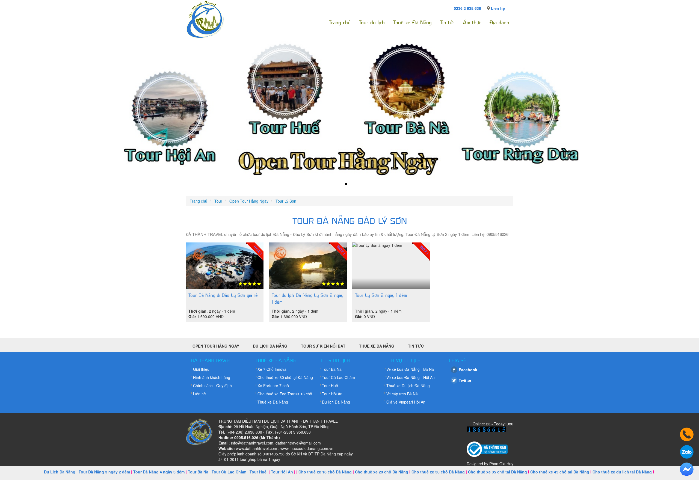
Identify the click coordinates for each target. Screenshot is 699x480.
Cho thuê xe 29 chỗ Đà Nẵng (381, 472)
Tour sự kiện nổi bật (323, 346)
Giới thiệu (201, 369)
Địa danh (499, 22)
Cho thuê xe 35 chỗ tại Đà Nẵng (497, 472)
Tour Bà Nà (332, 369)
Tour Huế (330, 385)
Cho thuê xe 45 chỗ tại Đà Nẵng (559, 472)
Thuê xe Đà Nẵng (412, 22)
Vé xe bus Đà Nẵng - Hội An (410, 377)
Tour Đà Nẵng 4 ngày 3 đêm (159, 472)
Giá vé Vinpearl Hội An (405, 402)
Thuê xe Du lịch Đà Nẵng (408, 385)
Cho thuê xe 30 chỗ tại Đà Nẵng (285, 377)
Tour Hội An (332, 393)
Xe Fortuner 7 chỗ (273, 385)
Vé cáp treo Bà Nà (402, 393)
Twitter (465, 380)
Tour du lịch (372, 22)
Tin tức (447, 22)
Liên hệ (498, 8)
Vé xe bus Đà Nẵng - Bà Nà (410, 369)
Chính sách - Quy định (212, 385)
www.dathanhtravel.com (256, 448)
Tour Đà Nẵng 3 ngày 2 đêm (104, 472)
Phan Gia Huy (501, 463)
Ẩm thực (472, 22)
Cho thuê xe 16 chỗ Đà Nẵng (325, 472)
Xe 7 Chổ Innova (271, 369)
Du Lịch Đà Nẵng (270, 346)
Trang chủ (340, 22)
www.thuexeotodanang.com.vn (306, 448)
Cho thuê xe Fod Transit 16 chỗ (284, 393)
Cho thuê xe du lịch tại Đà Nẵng (622, 472)
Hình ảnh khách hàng (211, 377)
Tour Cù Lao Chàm (338, 377)
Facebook (468, 369)
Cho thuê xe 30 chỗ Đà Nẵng (438, 472)
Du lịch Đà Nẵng (336, 402)
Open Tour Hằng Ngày (215, 346)
